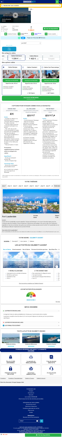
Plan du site (31, 410)
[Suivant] (56, 266)
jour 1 (4, 186)
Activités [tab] (6, 241)
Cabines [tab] (32, 241)
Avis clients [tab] (23, 241)
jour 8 (42, 186)
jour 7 (37, 186)
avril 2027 (23, 43)
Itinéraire (57, 186)
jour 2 (9, 186)
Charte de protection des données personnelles (31, 399)
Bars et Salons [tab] (7, 249)
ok (41, 421)
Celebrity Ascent (41, 378)
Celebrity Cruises (29, 378)
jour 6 (31, 186)
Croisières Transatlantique (15, 378)
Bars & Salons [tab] (26, 249)
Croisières (3, 378)
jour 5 (26, 186)
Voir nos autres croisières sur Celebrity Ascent (31, 283)
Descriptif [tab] (15, 241)
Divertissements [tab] (16, 249)
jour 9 (48, 186)
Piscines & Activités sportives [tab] (39, 249)
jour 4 (20, 186)
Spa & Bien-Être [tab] (53, 249)
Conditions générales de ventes (31, 408)
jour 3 (15, 186)
